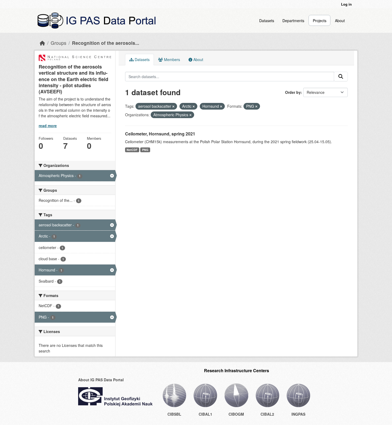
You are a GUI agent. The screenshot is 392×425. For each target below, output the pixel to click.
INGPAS (298, 414)
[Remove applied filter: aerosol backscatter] (173, 106)
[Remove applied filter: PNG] (256, 106)
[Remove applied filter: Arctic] (194, 106)
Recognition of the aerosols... (105, 42)
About (340, 20)
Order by (293, 92)
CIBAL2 (267, 414)
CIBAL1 (205, 414)
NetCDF (132, 150)
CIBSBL (174, 414)
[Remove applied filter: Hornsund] (221, 106)
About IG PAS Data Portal (101, 379)
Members (171, 59)
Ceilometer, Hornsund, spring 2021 (160, 134)
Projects (319, 20)
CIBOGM (236, 414)
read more (48, 125)
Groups (58, 42)
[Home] (42, 42)
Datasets (266, 20)
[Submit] (341, 76)
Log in (346, 4)
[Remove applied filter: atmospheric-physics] (190, 115)
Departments (293, 20)
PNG (145, 150)
